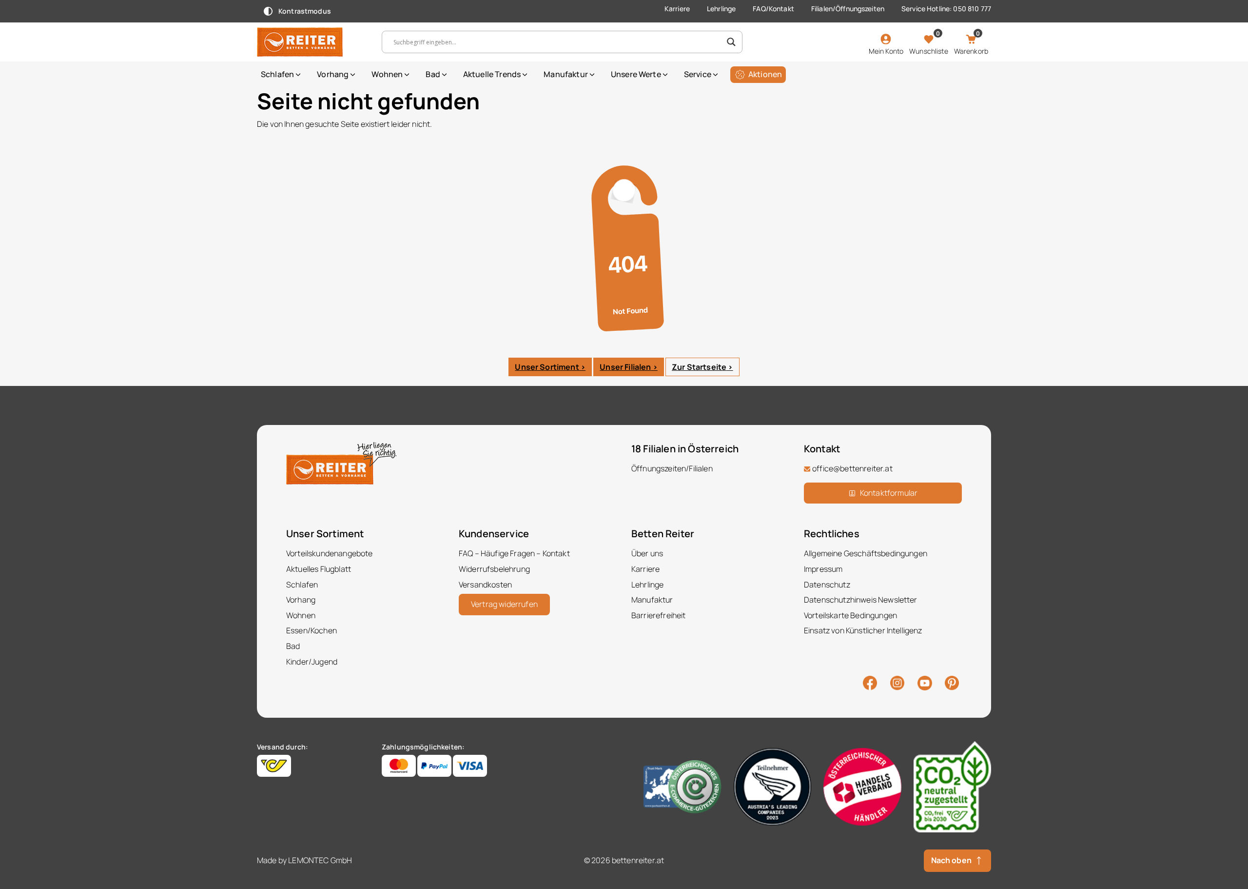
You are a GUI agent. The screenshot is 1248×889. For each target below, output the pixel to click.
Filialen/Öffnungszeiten (847, 8)
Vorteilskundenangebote (329, 553)
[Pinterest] (952, 682)
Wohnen (387, 74)
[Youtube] (924, 682)
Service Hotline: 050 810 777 (946, 8)
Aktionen (765, 74)
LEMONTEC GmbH (320, 860)
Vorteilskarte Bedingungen (850, 615)
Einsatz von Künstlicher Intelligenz (863, 630)
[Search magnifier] (731, 42)
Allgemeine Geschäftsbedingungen (865, 553)
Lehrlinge (721, 8)
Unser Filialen (625, 367)
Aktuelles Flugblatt (318, 569)
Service (697, 74)
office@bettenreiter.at (852, 468)
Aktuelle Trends (492, 74)
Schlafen (277, 74)
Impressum (823, 569)
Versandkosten (485, 584)
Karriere (677, 8)
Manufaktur (566, 74)
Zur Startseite (699, 367)
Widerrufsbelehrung (494, 569)
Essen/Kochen (311, 630)
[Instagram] (897, 682)
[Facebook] (870, 682)
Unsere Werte (636, 74)
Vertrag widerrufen (504, 604)
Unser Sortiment (547, 367)
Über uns (647, 553)
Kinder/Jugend (311, 661)
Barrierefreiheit (658, 615)
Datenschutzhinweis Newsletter (860, 599)
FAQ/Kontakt (773, 8)
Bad (433, 74)
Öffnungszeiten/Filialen (672, 468)
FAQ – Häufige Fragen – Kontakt (514, 553)
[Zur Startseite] (312, 42)
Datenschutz (827, 584)
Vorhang (333, 74)
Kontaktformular (888, 492)
